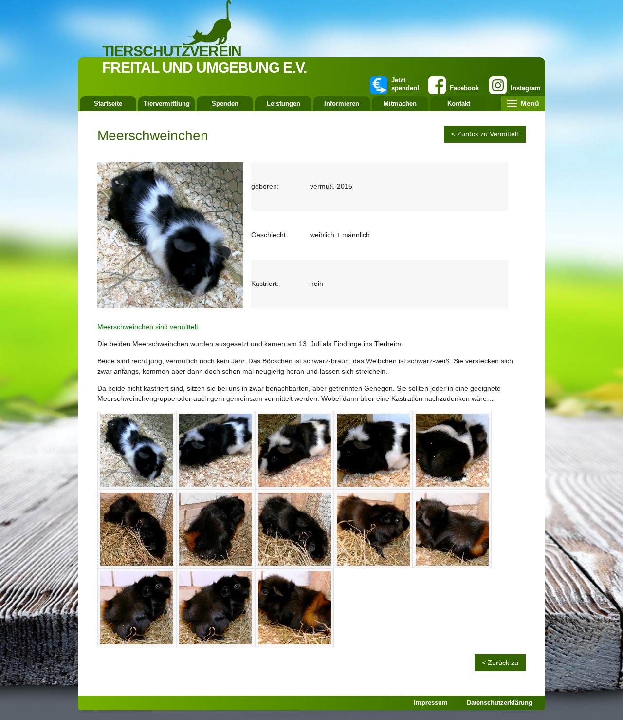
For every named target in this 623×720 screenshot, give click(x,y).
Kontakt (458, 103)
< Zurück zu (500, 662)
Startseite (108, 103)
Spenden (225, 103)
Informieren (341, 103)
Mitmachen (400, 103)
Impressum (431, 702)
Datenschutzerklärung (499, 702)
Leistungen (283, 103)
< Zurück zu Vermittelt (484, 134)
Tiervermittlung (167, 103)
